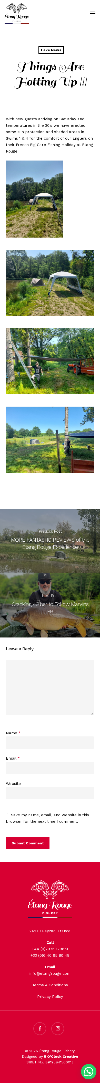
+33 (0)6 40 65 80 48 (50, 955)
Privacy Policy (50, 996)
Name (13, 733)
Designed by (50, 1056)
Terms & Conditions (50, 985)
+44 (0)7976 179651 (50, 949)
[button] (92, 13)
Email (13, 758)
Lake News (51, 50)
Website (13, 783)
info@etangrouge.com (50, 973)
